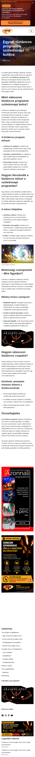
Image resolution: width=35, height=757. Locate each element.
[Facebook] (2, 716)
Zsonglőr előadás (7, 659)
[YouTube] (12, 716)
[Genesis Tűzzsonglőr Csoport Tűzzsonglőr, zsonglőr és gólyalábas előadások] (7, 31)
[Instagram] (6, 716)
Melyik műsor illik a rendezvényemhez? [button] (15, 22)
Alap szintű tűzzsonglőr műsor (12, 636)
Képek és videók (6, 666)
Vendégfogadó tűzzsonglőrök (11, 642)
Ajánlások (5, 672)
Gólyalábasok (6, 656)
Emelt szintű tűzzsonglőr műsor (12, 639)
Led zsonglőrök (7, 652)
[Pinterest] (9, 716)
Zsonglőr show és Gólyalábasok (11, 649)
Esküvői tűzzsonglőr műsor (11, 646)
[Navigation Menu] (31, 31)
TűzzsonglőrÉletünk (7, 669)
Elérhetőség (5, 675)
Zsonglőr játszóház (8, 662)
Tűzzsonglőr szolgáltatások (10, 632)
